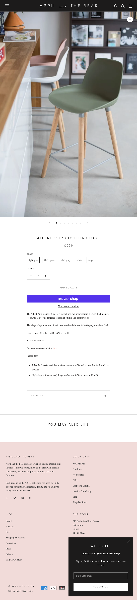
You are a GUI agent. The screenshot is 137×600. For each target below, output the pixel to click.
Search (9, 521)
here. (55, 348)
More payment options (68, 306)
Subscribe (100, 586)
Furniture (77, 469)
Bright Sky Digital (24, 591)
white (79, 260)
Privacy (9, 554)
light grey (33, 260)
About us (10, 526)
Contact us (11, 543)
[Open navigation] (7, 5)
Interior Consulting (82, 491)
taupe (90, 260)
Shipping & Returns (15, 537)
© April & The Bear (21, 586)
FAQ (8, 532)
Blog (75, 497)
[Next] (87, 222)
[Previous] (49, 222)
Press (8, 548)
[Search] (123, 6)
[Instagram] (22, 498)
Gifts (75, 480)
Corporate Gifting (81, 486)
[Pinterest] (30, 498)
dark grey (66, 260)
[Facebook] (7, 498)
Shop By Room (80, 502)
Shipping (37, 395)
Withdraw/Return (14, 560)
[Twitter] (15, 498)
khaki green (49, 260)
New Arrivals (79, 463)
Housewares (78, 475)
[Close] (128, 541)
